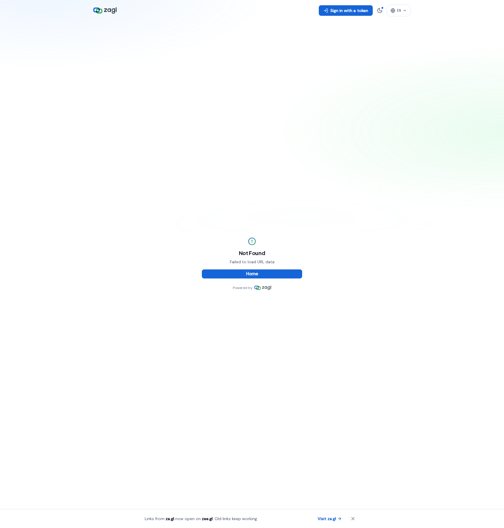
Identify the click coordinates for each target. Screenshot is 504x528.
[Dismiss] (352, 518)
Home (252, 274)
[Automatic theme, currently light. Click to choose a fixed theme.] (380, 10)
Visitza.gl (327, 518)
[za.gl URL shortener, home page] (105, 10)
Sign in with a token (349, 10)
